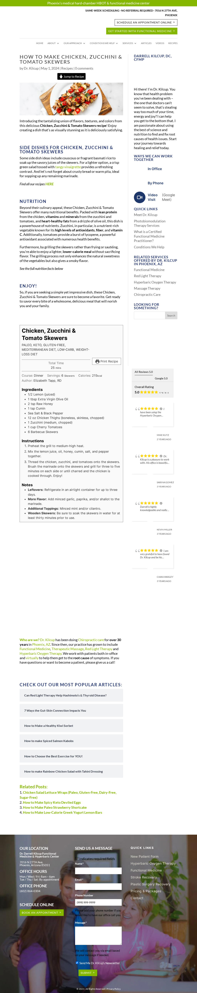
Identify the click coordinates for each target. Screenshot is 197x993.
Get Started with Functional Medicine (140, 31)
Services (128, 43)
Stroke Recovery (144, 877)
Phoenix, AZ (41, 644)
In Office (155, 169)
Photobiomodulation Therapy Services (149, 223)
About (52, 43)
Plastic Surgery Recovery (151, 884)
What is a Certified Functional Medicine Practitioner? (149, 236)
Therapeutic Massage (68, 649)
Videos (160, 43)
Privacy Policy (114, 988)
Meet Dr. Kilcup (145, 215)
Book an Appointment (40, 912)
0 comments (84, 68)
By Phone (156, 183)
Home (39, 43)
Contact (137, 898)
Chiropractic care (91, 640)
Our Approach (73, 43)
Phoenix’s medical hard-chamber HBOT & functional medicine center (98, 3)
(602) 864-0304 (30, 891)
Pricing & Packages (146, 891)
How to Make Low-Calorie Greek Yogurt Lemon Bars (62, 812)
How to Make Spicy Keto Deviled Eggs (52, 802)
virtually (32, 658)
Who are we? (29, 640)
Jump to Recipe (73, 76)
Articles (146, 43)
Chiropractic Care (147, 294)
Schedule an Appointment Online (144, 22)
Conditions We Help (102, 43)
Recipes (172, 43)
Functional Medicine (35, 649)
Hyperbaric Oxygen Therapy (41, 653)
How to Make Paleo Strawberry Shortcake (55, 807)
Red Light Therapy (98, 649)
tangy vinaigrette (68, 167)
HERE (49, 184)
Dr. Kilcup (31, 68)
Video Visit (161, 197)
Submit (86, 972)
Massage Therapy (147, 288)
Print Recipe (108, 361)
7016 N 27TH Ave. (31, 862)
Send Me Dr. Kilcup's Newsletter (99, 963)
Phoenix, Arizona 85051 (35, 865)
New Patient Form (145, 856)
